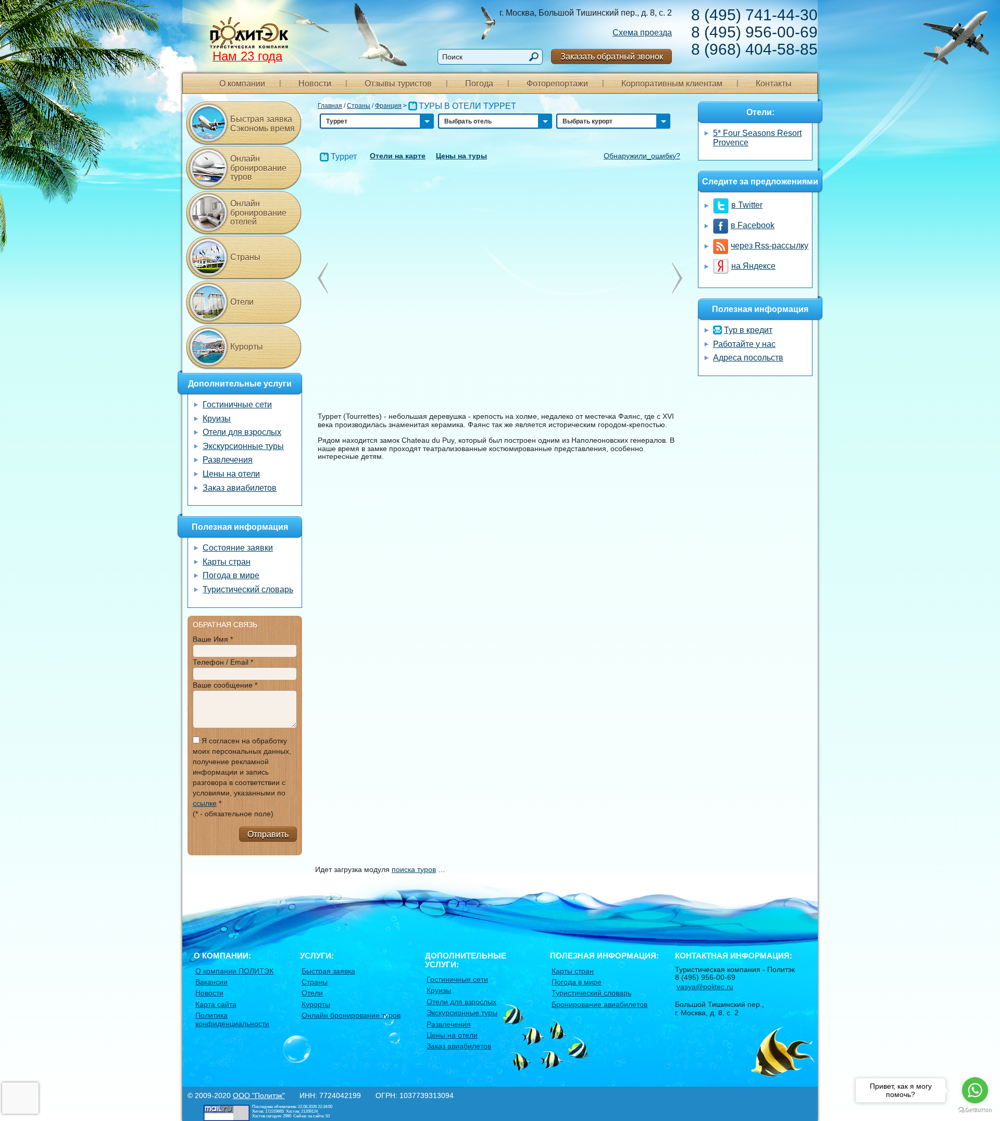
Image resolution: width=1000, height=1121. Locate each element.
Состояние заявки (238, 547)
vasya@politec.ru (705, 986)
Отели (242, 301)
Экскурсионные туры (243, 446)
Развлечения (228, 459)
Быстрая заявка (328, 971)
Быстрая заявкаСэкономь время (262, 124)
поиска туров (414, 869)
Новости (314, 83)
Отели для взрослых (242, 432)
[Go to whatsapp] (975, 1090)
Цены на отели (231, 473)
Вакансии (211, 982)
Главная (330, 105)
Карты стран (227, 561)
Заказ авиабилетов (240, 487)
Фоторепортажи (557, 83)
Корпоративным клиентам (671, 83)
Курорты (246, 346)
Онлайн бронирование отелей (258, 212)
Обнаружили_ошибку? (642, 156)
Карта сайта (215, 1004)
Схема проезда (642, 32)
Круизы (217, 418)
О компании (242, 83)
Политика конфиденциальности (232, 1019)
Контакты (774, 83)
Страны (358, 105)
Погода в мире (231, 575)
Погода (479, 83)
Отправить (268, 834)
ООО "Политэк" (259, 1095)
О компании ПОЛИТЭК (234, 971)
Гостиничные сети (237, 404)
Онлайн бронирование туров (258, 167)
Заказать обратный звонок (611, 56)
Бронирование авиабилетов (599, 1004)
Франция (388, 105)
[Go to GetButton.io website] (975, 1110)
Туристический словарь (248, 589)
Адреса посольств (748, 357)
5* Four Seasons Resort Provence (757, 138)
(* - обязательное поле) (233, 813)
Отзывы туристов (398, 83)
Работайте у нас (744, 344)
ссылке (205, 803)
